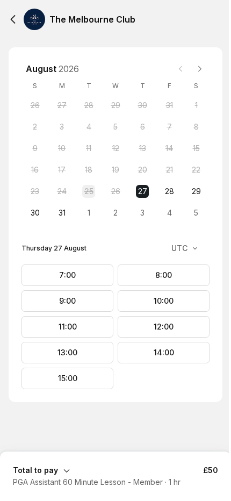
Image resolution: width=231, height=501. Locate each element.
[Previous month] (180, 68)
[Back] (13, 19)
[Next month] (199, 68)
